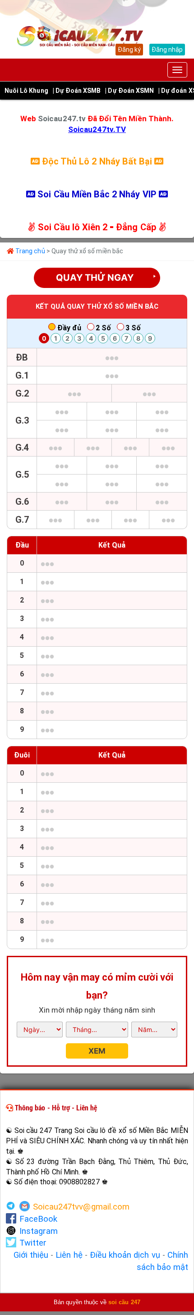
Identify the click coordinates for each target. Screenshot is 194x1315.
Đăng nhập (167, 49)
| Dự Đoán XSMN (129, 90)
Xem (97, 1050)
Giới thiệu (31, 1255)
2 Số (103, 328)
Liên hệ (68, 1255)
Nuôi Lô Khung (26, 90)
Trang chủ (29, 251)
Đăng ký (129, 49)
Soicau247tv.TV (97, 129)
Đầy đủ (69, 328)
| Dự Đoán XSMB (77, 90)
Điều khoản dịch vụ (125, 1255)
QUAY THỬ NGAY (106, 277)
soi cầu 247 (124, 1302)
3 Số (133, 328)
